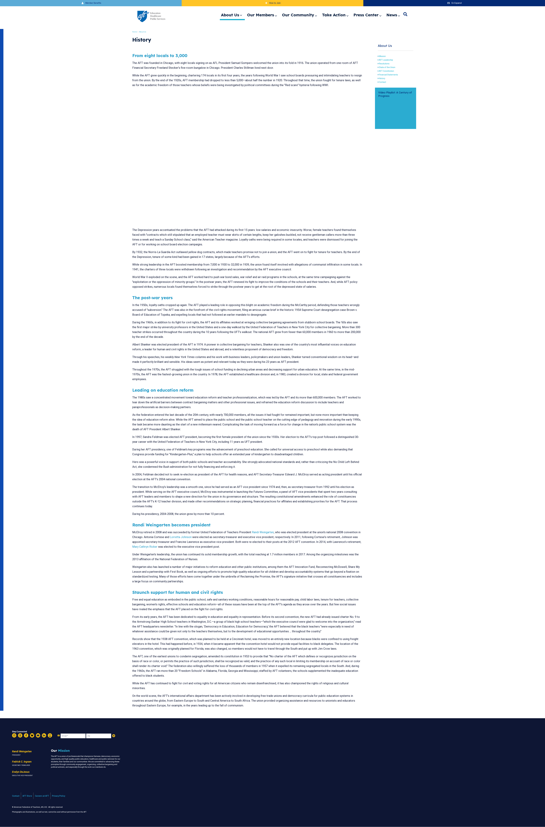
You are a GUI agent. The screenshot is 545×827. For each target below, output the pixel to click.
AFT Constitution (386, 71)
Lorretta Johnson (181, 537)
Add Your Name (113, 735)
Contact (382, 82)
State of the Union (387, 67)
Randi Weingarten (263, 532)
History (382, 78)
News (391, 14)
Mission (382, 56)
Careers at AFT (42, 796)
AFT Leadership (386, 60)
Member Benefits (93, 3)
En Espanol (457, 3)
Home (134, 32)
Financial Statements (388, 75)
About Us (230, 14)
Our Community (298, 14)
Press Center (366, 14)
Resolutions (384, 63)
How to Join (275, 3)
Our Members (260, 14)
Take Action (334, 14)
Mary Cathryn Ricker (144, 546)
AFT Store (27, 796)
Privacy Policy (58, 796)
